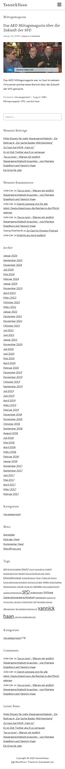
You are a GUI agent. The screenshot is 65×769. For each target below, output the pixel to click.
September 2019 (12, 386)
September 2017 (12, 470)
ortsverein (28, 587)
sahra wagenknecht (50, 587)
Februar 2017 (11, 493)
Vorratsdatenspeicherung (26, 609)
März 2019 (9, 405)
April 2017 (9, 484)
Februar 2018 (11, 456)
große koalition (56, 582)
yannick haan (33, 101)
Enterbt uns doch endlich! (31, 235)
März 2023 (9, 297)
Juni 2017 (8, 475)
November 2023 (12, 288)
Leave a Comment (31, 36)
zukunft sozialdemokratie (25, 617)
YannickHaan (15, 5)
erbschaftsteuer (29, 578)
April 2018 (9, 447)
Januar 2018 (10, 461)
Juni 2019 (8, 395)
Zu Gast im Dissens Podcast (42, 230)
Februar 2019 (11, 409)
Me (13, 761)
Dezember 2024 (12, 264)
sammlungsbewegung (12, 593)
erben (47, 574)
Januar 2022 (10, 311)
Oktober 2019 (11, 381)
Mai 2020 (8, 358)
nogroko (20, 587)
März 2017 (9, 489)
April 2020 (9, 363)
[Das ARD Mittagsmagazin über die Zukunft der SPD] (32, 75)
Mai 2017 (8, 479)
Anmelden (9, 534)
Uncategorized (22, 97)
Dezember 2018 (12, 414)
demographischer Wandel (14, 574)
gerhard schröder (35, 582)
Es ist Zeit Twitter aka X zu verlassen (24, 152)
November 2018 (12, 419)
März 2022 (9, 306)
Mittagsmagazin (11, 101)
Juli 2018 (8, 437)
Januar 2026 (10, 255)
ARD (44, 97)
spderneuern (36, 592)
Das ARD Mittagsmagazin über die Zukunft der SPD (31, 28)
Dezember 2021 (12, 316)
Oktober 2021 (11, 325)
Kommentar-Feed (13, 543)
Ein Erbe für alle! (12, 170)
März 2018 (9, 451)
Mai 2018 (8, 442)
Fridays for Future (49, 578)
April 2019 (9, 400)
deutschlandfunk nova (35, 574)
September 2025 (12, 260)
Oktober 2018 (11, 423)
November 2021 (12, 320)
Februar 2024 (11, 278)
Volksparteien (9, 609)
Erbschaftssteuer (12, 577)
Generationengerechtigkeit (15, 582)
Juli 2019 (8, 391)
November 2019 (12, 377)
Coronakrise (40, 569)
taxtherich (51, 598)
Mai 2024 (8, 274)
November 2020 (12, 344)
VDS (35, 602)
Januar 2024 (10, 283)
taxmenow (40, 597)
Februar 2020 (11, 367)
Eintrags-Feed (11, 539)
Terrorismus (8, 602)
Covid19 (48, 569)
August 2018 (10, 433)
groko (46, 582)
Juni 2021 (8, 335)
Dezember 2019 (12, 372)
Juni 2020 (8, 353)
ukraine (17, 602)
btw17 (25, 569)
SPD (23, 101)
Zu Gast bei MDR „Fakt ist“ (18, 147)
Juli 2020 (8, 349)
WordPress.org (12, 548)
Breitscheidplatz (14, 569)
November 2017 (12, 465)
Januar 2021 (10, 339)
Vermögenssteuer (44, 602)
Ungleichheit (27, 602)
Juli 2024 (8, 269)
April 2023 (9, 292)
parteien (38, 586)
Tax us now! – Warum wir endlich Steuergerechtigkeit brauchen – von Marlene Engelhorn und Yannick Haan (28, 161)
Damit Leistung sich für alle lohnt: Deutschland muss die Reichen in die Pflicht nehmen (31, 208)
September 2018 (12, 428)
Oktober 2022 (11, 302)
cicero (31, 569)
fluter (38, 578)
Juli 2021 (8, 330)
